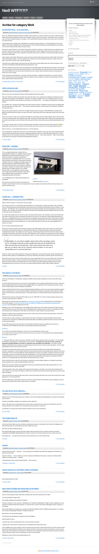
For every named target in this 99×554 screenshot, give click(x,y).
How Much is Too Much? (11, 273)
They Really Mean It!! (9, 418)
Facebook (4, 328)
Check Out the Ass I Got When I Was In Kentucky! (20, 470)
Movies (16, 448)
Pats (70, 86)
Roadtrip (81, 92)
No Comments (60, 81)
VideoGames (80, 95)
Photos (11, 190)
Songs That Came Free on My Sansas (79, 40)
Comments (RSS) (54, 550)
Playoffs (88, 87)
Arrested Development (73, 72)
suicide (75, 94)
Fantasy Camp (74, 75)
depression (86, 74)
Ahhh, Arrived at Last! (10, 88)
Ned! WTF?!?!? (15, 10)
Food (15, 199)
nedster (11, 32)
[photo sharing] (49, 174)
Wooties (72, 97)
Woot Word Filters (73, 33)
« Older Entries (7, 543)
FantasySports (74, 77)
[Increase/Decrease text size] (91, 2)
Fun (15, 472)
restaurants (73, 92)
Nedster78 (45, 181)
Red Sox (83, 90)
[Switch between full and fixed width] (93, 2)
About (70, 30)
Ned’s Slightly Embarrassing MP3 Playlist (80, 35)
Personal (21, 32)
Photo (15, 149)
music (75, 82)
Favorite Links (72, 32)
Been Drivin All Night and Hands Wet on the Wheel (20, 489)
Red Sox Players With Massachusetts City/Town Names (79, 37)
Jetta (86, 80)
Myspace (4, 337)
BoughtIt (71, 74)
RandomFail (71, 89)
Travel (25, 32)
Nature (79, 82)
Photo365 (6, 190)
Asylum (5, 445)
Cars (5, 411)
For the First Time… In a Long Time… (15, 30)
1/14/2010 (35, 178)
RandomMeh (80, 89)
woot (87, 95)
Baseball (83, 72)
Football (89, 77)
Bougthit (77, 74)
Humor (75, 81)
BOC (90, 72)
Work (29, 32)
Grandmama (71, 79)
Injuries (80, 80)
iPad (83, 80)
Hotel (70, 81)
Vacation (72, 95)
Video (70, 45)
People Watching (79, 86)
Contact (71, 42)
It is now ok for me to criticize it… (14, 391)
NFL (83, 82)
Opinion (16, 32)
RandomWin (73, 91)
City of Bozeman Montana (33, 301)
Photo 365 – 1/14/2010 (10, 146)
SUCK (70, 94)
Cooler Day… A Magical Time (12, 197)
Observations (7, 81)
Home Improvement (82, 79)
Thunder (80, 94)
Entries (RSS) (43, 550)
